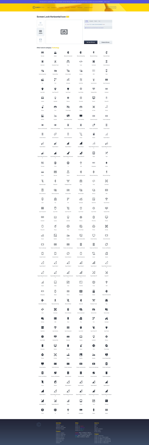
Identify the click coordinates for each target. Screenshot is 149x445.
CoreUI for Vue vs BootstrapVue (101, 437)
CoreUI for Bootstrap (60, 434)
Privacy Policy (97, 431)
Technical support (60, 426)
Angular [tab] (91, 21)
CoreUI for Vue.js (60, 437)
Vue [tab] (99, 21)
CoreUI (76, 424)
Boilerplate (80, 7)
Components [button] (54, 7)
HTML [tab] (86, 21)
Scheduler (73, 7)
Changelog (58, 424)
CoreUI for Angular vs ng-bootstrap (102, 438)
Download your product (61, 427)
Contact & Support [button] (88, 7)
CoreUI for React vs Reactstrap (101, 442)
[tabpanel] (98, 25)
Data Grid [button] (67, 7)
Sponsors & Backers (98, 428)
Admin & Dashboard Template (83, 432)
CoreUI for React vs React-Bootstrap (102, 441)
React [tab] (95, 21)
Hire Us (96, 427)
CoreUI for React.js (60, 435)
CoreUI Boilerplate (60, 438)
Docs (49, 7)
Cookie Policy (97, 430)
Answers (96, 424)
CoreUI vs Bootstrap (98, 435)
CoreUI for (79, 426)
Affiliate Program (60, 428)
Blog (95, 426)
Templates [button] (61, 7)
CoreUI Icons (59, 441)
